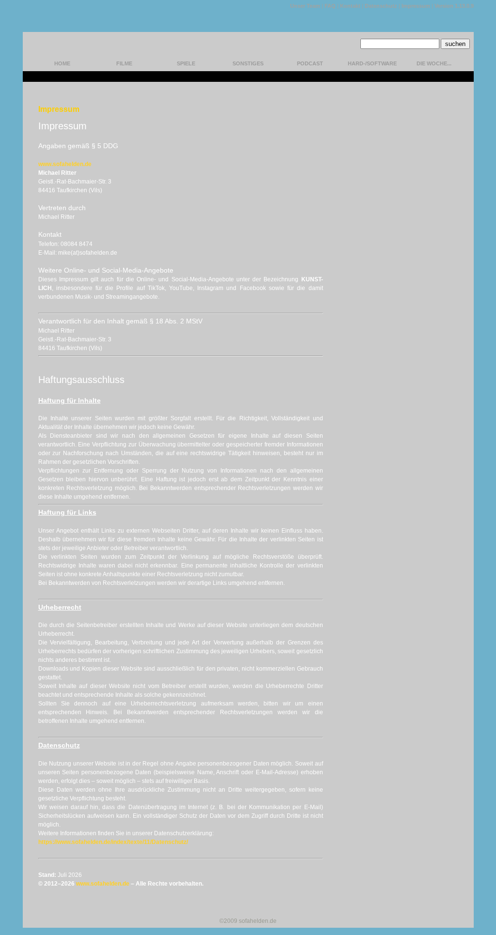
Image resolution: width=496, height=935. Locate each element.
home (62, 63)
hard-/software (372, 63)
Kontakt (350, 6)
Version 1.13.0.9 (454, 6)
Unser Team (305, 6)
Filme (124, 63)
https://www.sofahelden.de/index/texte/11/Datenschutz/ (113, 842)
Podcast (310, 63)
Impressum (416, 6)
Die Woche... (434, 63)
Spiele (186, 63)
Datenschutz (381, 6)
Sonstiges (248, 63)
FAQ (330, 6)
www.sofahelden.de (65, 164)
